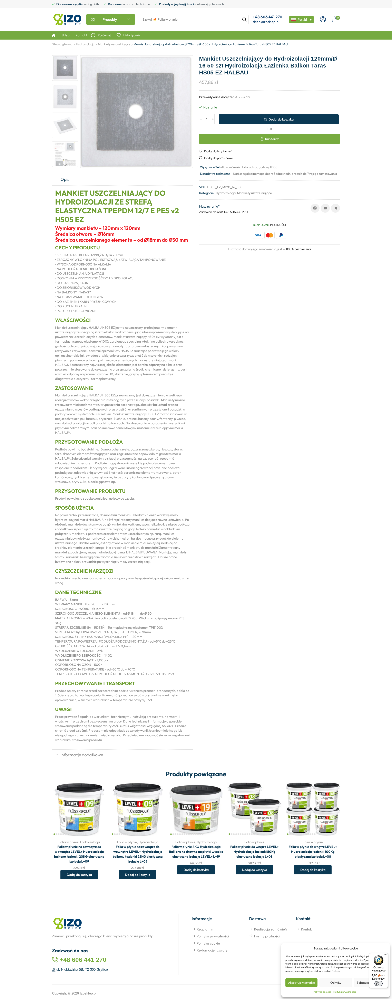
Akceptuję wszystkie (301, 983)
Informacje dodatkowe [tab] (81, 754)
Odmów (335, 983)
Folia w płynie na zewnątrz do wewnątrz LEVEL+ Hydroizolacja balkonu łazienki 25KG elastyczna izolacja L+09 (138, 854)
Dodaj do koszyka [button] (98, 809)
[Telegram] (335, 208)
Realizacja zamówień (270, 929)
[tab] (122, 179)
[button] (323, 19)
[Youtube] (325, 208)
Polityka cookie (208, 943)
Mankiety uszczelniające (114, 44)
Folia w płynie (69, 842)
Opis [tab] (64, 179)
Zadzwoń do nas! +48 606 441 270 (223, 212)
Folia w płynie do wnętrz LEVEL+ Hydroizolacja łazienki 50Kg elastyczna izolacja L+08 (254, 851)
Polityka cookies (322, 991)
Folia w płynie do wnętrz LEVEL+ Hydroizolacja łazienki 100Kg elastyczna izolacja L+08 (313, 851)
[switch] (378, 983)
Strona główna (62, 44)
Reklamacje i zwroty (212, 950)
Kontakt (307, 929)
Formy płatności (267, 936)
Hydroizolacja (85, 44)
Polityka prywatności (344, 991)
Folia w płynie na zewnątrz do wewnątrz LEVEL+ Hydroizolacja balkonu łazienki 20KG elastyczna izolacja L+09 (79, 854)
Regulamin (205, 929)
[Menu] (385, 955)
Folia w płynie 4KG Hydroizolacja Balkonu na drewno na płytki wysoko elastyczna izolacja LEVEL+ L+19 (196, 851)
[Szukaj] (244, 19)
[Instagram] (315, 208)
